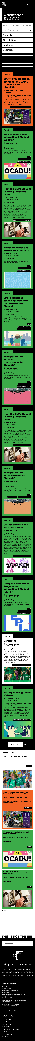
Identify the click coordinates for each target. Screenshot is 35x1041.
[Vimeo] (30, 964)
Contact (4, 1032)
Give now (5, 1036)
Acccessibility (6, 1027)
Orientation (14, 14)
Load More (15, 744)
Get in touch (5, 992)
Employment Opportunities (10, 1029)
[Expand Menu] (31, 4)
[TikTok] (9, 964)
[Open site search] (27, 4)
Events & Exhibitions (8, 1024)
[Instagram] (13, 964)
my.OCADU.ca (8, 1019)
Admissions (5, 1022)
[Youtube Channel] (21, 964)
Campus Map (8, 1034)
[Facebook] (5, 964)
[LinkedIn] (26, 964)
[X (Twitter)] (17, 964)
